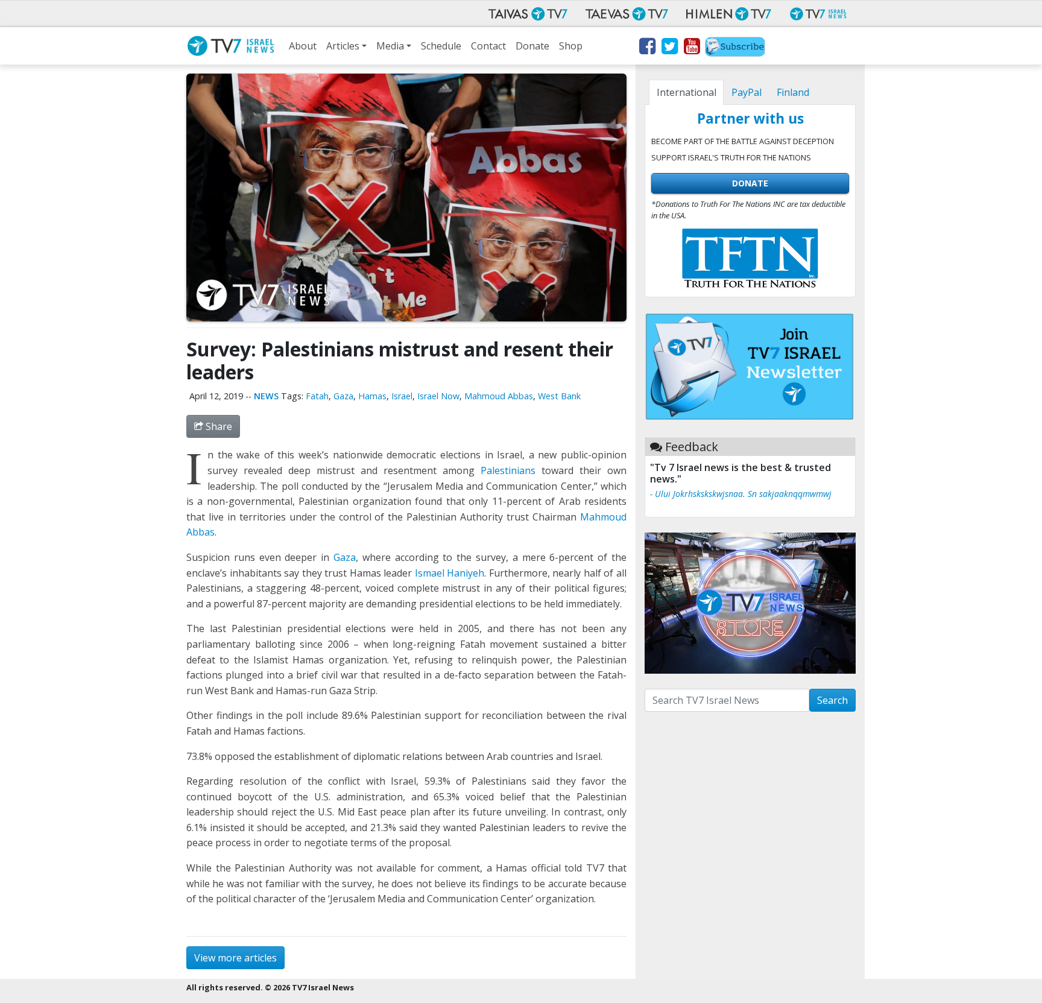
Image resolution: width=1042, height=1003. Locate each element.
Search (832, 700)
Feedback (691, 446)
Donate (532, 45)
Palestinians (508, 470)
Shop (571, 45)
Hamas (372, 396)
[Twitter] (669, 48)
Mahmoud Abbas (498, 396)
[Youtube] (691, 48)
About (303, 45)
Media (390, 45)
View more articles (235, 957)
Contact (488, 45)
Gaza (343, 396)
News (266, 396)
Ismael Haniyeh (450, 573)
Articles (342, 45)
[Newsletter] (735, 48)
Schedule (441, 45)
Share (217, 426)
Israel (401, 396)
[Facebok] (647, 48)
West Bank (559, 396)
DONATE (750, 183)
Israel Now (438, 396)
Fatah (317, 396)
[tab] (686, 92)
